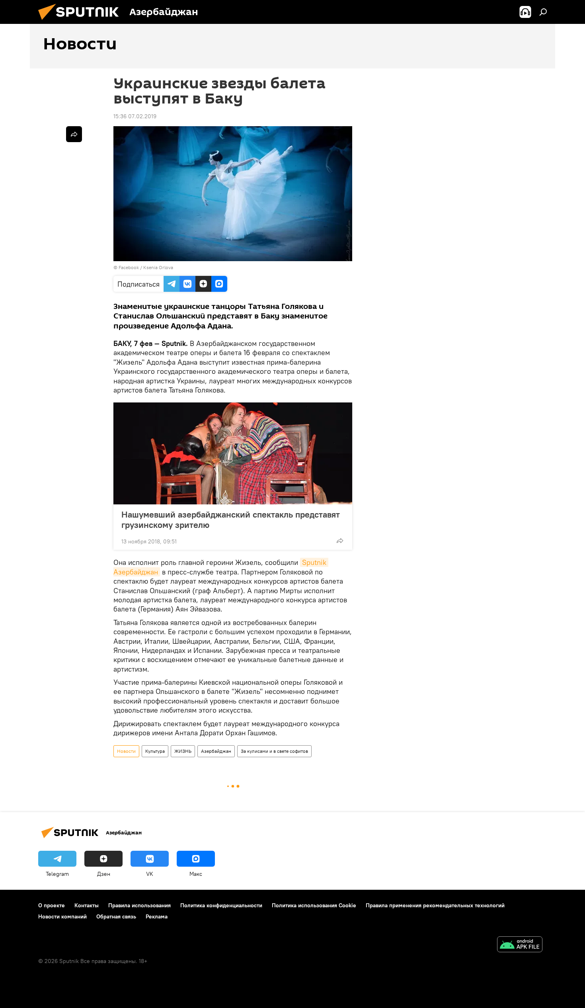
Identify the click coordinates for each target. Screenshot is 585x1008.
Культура (155, 751)
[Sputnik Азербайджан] (81, 21)
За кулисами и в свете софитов (274, 751)
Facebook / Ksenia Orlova (146, 267)
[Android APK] (520, 945)
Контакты (86, 905)
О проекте (51, 905)
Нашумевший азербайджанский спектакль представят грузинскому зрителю (230, 519)
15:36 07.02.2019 (134, 116)
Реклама (157, 916)
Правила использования (139, 905)
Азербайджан (216, 751)
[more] (340, 541)
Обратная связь (116, 916)
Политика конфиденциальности (221, 905)
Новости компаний (62, 916)
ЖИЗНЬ (182, 751)
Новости (126, 751)
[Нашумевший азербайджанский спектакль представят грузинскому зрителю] (232, 453)
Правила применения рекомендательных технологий (435, 905)
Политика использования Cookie (314, 905)
